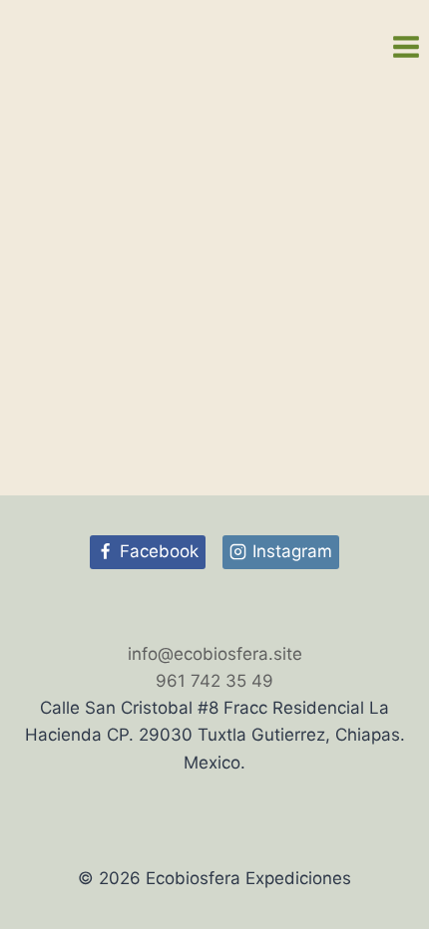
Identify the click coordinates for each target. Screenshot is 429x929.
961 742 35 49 (214, 681)
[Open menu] (405, 46)
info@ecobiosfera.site (215, 654)
